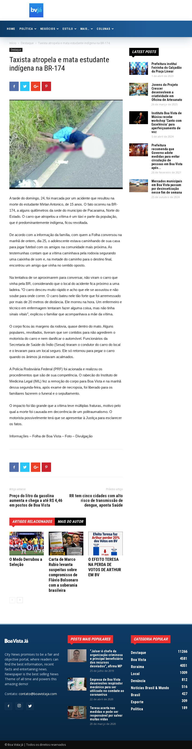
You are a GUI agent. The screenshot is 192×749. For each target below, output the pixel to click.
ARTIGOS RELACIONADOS (32, 521)
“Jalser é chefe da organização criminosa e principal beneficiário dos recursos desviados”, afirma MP (106, 658)
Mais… (84, 29)
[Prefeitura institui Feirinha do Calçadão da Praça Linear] (138, 68)
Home (11, 29)
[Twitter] (30, 706)
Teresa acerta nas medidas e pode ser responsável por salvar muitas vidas (106, 713)
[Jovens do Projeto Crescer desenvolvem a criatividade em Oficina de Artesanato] (138, 89)
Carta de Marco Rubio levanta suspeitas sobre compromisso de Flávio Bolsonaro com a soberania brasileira (63, 575)
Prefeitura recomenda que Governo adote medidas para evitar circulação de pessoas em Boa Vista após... (166, 156)
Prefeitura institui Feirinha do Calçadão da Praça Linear (166, 67)
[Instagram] (19, 706)
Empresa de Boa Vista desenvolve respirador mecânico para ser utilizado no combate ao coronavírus (107, 687)
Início (12, 43)
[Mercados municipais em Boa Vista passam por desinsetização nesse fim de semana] (138, 185)
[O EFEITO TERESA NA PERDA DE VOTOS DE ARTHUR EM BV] (105, 543)
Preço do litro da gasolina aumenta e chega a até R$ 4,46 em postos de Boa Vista (35, 500)
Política (26, 29)
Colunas (103, 29)
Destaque (27, 43)
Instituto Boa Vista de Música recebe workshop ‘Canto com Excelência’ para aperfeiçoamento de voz (166, 122)
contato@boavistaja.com (38, 694)
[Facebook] (8, 706)
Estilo (68, 29)
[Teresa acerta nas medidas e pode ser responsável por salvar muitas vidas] (77, 712)
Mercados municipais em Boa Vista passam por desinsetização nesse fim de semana (166, 186)
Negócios (47, 29)
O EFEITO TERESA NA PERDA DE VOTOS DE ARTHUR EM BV (104, 567)
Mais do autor (70, 521)
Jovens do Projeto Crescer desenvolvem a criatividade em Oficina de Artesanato (166, 92)
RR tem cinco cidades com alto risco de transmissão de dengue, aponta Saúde (96, 500)
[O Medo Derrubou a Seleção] (26, 543)
